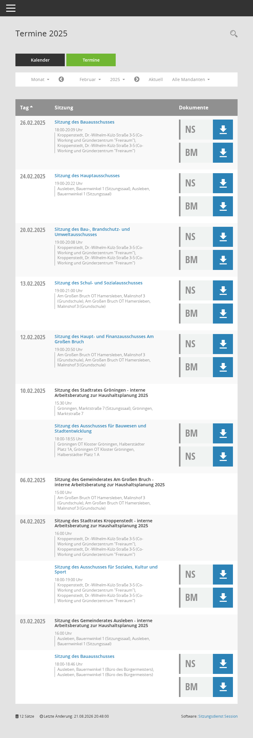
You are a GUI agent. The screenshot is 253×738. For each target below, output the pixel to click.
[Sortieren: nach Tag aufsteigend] (31, 107)
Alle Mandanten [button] (189, 79)
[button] (223, 130)
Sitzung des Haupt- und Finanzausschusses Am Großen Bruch (104, 339)
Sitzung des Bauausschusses (84, 122)
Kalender (40, 60)
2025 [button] (115, 79)
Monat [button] (38, 79)
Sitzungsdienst (218, 716)
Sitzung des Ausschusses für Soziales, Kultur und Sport (106, 569)
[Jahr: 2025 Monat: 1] (61, 79)
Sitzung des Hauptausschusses (87, 175)
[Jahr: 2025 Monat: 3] (137, 79)
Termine (91, 60)
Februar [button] (88, 79)
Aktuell (156, 79)
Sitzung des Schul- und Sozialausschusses (99, 283)
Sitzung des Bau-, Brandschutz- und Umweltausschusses (92, 231)
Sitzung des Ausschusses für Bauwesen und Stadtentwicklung (100, 428)
